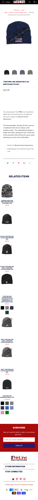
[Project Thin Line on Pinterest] (20, 479)
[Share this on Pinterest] (18, 163)
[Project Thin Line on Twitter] (13, 479)
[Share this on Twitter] (7, 163)
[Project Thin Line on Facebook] (17, 479)
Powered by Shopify (27, 484)
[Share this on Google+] (24, 163)
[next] (33, 42)
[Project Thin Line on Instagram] (24, 479)
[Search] (29, 2)
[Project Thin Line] (19, 2)
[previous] (5, 42)
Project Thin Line (15, 484)
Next (23, 10)
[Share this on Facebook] (13, 163)
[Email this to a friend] (29, 163)
